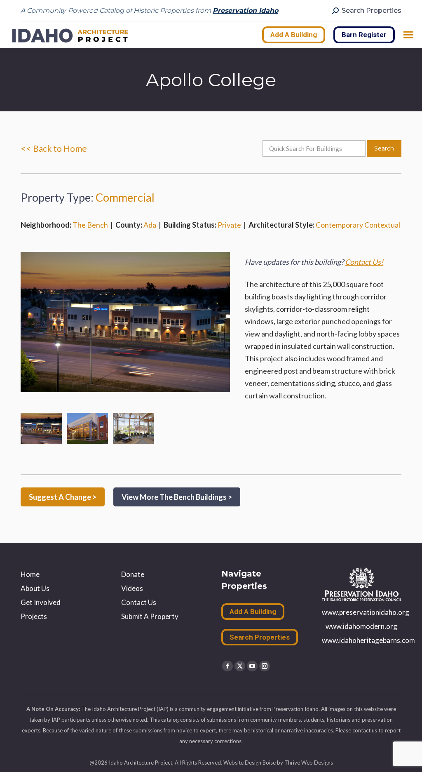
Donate (132, 574)
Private (229, 224)
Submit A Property (149, 616)
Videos (132, 588)
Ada (149, 224)
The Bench (90, 224)
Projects (34, 616)
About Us (35, 588)
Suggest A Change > (62, 496)
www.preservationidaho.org (365, 612)
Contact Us (138, 602)
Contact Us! (364, 261)
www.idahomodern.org (361, 626)
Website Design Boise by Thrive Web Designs (278, 762)
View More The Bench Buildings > (177, 496)
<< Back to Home (54, 148)
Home (30, 574)
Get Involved (41, 602)
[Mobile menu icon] (408, 35)
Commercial (125, 197)
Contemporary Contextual (358, 224)
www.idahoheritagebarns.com (368, 640)
